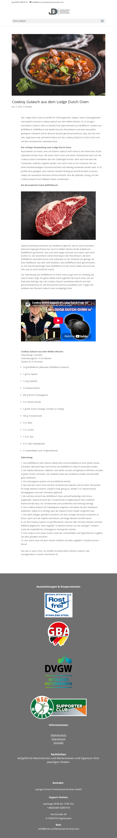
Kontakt (58, 742)
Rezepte (28, 106)
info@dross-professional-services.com (58, 828)
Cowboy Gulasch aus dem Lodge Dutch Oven (50, 101)
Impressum (58, 739)
